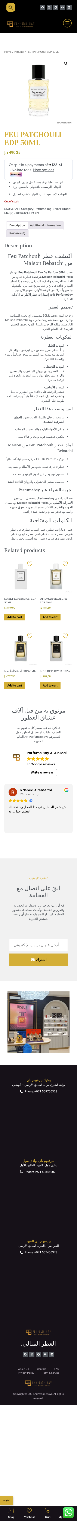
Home (8, 52)
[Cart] (47, 1510)
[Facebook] (42, 7)
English (6, 1500)
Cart (47, 1517)
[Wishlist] (29, 1510)
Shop (11, 1517)
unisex (57, 209)
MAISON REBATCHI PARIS (21, 213)
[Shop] (11, 1510)
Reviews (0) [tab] (17, 233)
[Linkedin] (69, 7)
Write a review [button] (42, 772)
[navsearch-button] (10, 7)
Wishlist (29, 1517)
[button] (66, 63)
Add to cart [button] (14, 617)
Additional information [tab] (45, 225)
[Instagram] (49, 7)
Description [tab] (17, 225)
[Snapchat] (55, 7)
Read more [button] (61, 827)
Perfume (19, 52)
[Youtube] (62, 7)
